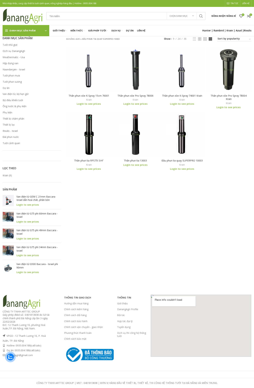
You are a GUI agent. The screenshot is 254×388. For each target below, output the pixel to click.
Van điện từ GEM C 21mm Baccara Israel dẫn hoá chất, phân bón (35, 198)
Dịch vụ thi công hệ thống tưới (131, 334)
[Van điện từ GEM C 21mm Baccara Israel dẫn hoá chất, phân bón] (8, 201)
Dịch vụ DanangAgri (14, 51)
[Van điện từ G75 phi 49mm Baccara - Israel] (8, 234)
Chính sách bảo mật (75, 338)
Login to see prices (27, 204)
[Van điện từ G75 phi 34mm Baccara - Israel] (8, 251)
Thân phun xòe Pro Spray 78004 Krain (229, 97)
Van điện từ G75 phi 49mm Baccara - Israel (37, 232)
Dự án (6, 88)
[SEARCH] (200, 16)
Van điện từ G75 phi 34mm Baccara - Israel (37, 248)
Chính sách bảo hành (75, 321)
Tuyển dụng (123, 327)
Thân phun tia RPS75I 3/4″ (89, 160)
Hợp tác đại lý (125, 321)
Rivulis (247, 30)
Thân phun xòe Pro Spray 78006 (135, 95)
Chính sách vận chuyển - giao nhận (83, 327)
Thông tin (124, 297)
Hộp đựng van (10, 63)
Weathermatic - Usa (14, 57)
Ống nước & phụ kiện (14, 106)
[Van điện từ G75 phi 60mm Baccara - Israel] (8, 217)
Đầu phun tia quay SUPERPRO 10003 (182, 160)
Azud (239, 30)
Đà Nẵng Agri (73, 39)
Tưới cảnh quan (11, 143)
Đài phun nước (11, 137)
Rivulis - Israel (10, 130)
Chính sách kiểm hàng (76, 309)
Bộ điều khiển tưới (13, 100)
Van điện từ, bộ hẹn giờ (16, 94)
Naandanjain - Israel (14, 69)
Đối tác (121, 315)
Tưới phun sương (12, 81)
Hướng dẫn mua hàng (76, 303)
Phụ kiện (7, 112)
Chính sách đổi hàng (75, 315)
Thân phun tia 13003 (135, 160)
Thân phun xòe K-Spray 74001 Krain (182, 95)
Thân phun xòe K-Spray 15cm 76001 (89, 95)
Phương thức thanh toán (78, 333)
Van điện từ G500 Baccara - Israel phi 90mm (37, 265)
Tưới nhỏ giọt (10, 44)
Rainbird (219, 30)
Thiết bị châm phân (13, 118)
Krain (230, 30)
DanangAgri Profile (127, 309)
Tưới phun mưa (11, 75)
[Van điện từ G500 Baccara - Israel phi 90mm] (8, 268)
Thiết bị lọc (9, 124)
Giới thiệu (122, 303)
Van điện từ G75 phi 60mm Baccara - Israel (37, 215)
